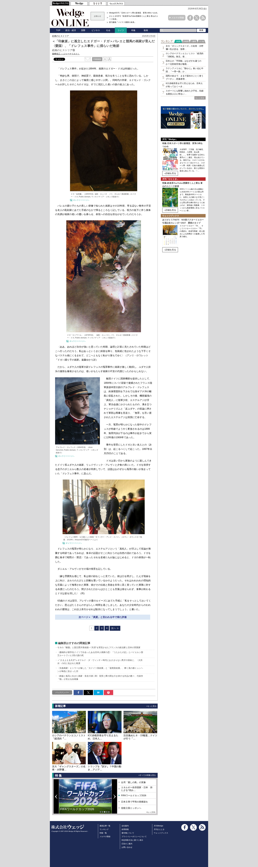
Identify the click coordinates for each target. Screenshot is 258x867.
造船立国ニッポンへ (131, 808)
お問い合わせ (127, 847)
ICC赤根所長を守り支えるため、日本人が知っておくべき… (184, 85)
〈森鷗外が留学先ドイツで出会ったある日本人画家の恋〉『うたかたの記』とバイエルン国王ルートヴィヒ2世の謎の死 (100, 654)
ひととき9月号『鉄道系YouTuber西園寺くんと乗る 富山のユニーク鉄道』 (134, 17)
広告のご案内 (127, 844)
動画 (146, 30)
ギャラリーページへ (81, 200)
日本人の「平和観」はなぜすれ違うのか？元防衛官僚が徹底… (183, 62)
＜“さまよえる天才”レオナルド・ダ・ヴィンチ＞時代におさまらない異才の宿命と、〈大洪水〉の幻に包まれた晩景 (99, 661)
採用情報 (125, 829)
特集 (133, 30)
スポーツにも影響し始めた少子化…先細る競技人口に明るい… (184, 92)
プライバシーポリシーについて (134, 837)
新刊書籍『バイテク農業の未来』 (122, 22)
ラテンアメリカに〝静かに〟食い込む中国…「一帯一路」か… (184, 70)
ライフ (121, 30)
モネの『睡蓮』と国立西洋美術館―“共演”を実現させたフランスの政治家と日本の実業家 (98, 647)
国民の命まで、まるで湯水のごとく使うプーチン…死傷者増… (184, 77)
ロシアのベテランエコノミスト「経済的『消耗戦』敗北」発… (184, 55)
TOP (58, 30)
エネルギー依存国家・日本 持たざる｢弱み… (136, 789)
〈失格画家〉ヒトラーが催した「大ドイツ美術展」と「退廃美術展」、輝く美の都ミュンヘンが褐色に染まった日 (100, 669)
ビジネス (96, 30)
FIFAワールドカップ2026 (133, 795)
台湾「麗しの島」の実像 (133, 782)
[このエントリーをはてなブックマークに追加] (98, 692)
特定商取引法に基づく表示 (132, 840)
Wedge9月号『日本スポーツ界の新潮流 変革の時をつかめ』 (134, 13)
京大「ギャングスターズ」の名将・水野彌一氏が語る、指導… (184, 47)
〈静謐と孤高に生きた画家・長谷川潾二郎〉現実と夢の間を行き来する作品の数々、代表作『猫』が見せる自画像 (100, 677)
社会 (108, 30)
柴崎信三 (66, 54)
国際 (83, 30)
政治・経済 (70, 30)
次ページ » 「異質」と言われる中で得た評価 (103, 617)
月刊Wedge (158, 826)
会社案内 (125, 826)
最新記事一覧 (105, 826)
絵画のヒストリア (60, 36)
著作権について (128, 833)
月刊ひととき (159, 829)
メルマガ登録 (177, 17)
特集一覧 (103, 833)
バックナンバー (62, 692)
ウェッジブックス (161, 833)
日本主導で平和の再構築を (78, 811)
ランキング (104, 829)
